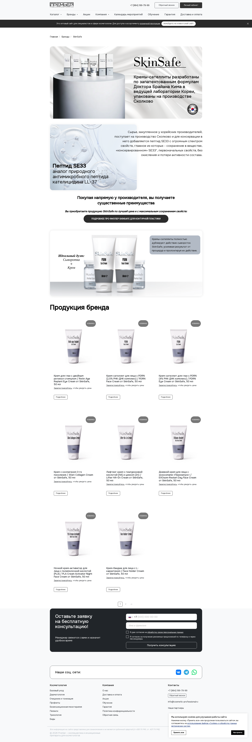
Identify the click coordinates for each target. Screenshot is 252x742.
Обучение (153, 14)
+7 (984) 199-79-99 (139, 5)
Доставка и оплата (191, 14)
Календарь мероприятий (128, 14)
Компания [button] (101, 14)
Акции (86, 14)
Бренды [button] (71, 14)
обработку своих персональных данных (165, 632)
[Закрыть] (247, 23)
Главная (54, 36)
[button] (167, 5)
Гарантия (169, 14)
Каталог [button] (55, 14)
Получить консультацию (161, 645)
